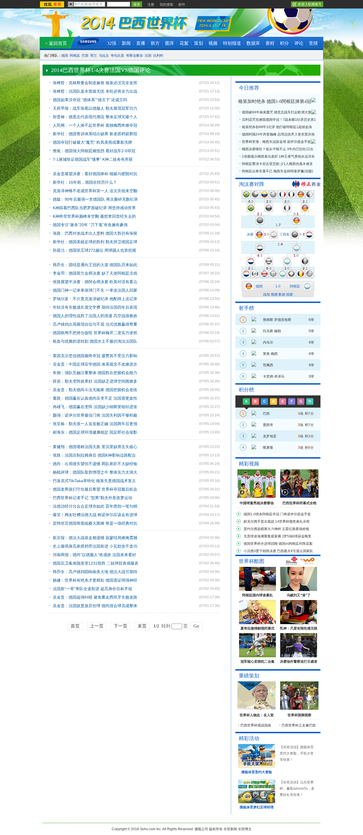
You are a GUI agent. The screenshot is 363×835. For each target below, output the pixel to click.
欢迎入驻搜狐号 (310, 4)
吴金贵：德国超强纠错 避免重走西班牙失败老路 (95, 597)
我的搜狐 (166, 5)
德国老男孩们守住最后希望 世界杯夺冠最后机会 (95, 489)
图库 (169, 43)
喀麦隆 (268, 448)
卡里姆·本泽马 (273, 376)
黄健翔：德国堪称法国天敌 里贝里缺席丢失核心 (95, 446)
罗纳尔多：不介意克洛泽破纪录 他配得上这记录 (95, 298)
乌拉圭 (104, 56)
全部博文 (245, 829)
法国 (148, 56)
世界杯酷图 (251, 561)
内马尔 (268, 342)
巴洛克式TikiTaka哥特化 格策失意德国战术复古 (94, 480)
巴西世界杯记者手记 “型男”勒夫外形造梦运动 (92, 497)
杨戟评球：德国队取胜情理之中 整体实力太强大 (95, 472)
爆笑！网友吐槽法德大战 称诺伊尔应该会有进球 (95, 514)
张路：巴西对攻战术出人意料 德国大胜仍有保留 (95, 233)
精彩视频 (249, 464)
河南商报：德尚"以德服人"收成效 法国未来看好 (94, 554)
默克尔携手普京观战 (259, 522)
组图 (289, 294)
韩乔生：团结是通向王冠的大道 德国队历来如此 (95, 264)
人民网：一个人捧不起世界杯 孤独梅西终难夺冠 (95, 125)
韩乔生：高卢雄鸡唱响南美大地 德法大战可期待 (95, 571)
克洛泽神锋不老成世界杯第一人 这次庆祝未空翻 (95, 190)
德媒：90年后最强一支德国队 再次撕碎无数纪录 (95, 199)
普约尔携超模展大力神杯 (262, 529)
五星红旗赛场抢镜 (295, 529)
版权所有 (216, 829)
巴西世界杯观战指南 (255, 725)
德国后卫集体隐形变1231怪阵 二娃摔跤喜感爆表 (95, 563)
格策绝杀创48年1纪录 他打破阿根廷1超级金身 (277, 127)
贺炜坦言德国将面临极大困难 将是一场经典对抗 (95, 523)
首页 (75, 626)
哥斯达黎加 (134, 56)
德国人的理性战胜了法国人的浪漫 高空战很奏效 (95, 315)
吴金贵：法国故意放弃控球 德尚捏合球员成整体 (95, 605)
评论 (298, 43)
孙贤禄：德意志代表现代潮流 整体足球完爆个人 (95, 117)
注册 (150, 5)
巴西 (85, 56)
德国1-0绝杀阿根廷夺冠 (261, 514)
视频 (213, 43)
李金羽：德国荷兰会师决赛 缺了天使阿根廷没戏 (95, 273)
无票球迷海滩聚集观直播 (262, 536)
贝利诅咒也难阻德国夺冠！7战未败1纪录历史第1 (279, 120)
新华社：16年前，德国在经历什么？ (85, 182)
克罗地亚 (270, 436)
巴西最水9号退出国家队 (295, 551)
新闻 (126, 43)
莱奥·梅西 (270, 354)
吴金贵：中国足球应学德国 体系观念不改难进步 (95, 364)
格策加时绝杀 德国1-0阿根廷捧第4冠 (274, 101)
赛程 (270, 43)
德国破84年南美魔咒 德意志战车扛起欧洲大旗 (276, 112)
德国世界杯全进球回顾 (261, 544)
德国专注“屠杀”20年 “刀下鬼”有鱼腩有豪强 (90, 224)
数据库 (253, 43)
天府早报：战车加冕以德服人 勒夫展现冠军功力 (95, 108)
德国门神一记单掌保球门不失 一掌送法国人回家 (95, 290)
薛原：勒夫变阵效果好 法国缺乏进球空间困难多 (95, 381)
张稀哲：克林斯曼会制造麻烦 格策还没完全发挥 (95, 82)
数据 (281, 294)
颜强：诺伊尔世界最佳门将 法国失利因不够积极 (95, 415)
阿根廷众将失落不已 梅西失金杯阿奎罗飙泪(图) (277, 171)
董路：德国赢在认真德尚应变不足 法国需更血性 (95, 398)
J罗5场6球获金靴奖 (296, 536)
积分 (284, 43)
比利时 (158, 56)
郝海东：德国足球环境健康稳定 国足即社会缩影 (95, 432)
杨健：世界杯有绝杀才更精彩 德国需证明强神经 (95, 580)
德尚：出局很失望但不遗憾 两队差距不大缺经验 (95, 463)
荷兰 (93, 56)
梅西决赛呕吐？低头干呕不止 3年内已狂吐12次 (277, 149)
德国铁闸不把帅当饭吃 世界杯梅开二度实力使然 (95, 332)
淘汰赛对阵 (251, 184)
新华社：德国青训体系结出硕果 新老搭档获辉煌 (95, 134)
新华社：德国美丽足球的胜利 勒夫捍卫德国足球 (95, 242)
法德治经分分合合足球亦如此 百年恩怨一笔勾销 (95, 506)
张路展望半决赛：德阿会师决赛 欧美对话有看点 (95, 281)
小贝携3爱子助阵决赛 (260, 551)
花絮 (184, 43)
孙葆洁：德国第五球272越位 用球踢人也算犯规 (94, 250)
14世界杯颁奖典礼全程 (292, 522)
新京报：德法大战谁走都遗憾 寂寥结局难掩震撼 (95, 537)
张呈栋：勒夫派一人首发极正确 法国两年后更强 (95, 423)
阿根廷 (75, 56)
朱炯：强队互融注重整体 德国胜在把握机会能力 (95, 372)
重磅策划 (249, 676)
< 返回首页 (56, 43)
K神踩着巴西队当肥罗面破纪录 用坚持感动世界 (94, 207)
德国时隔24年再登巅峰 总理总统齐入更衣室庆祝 (278, 134)
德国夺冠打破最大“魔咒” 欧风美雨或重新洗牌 (92, 142)
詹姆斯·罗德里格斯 (277, 320)
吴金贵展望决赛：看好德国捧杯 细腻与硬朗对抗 (95, 173)
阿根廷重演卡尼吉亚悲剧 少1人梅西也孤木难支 (277, 164)
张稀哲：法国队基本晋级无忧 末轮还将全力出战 (95, 91)
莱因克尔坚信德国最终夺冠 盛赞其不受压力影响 (95, 355)
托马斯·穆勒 (272, 331)
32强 (111, 43)
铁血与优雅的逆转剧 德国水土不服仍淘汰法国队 (95, 341)
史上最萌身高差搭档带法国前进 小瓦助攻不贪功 (95, 546)
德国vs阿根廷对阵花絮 (295, 544)
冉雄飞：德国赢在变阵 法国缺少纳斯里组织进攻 (95, 406)
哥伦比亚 (117, 56)
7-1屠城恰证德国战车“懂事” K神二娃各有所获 (93, 159)
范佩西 (268, 365)
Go (196, 626)
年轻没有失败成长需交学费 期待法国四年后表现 (95, 307)
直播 (140, 43)
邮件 (181, 5)
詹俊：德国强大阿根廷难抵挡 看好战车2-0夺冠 (94, 151)
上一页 (97, 626)
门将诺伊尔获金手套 (295, 514)
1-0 (277, 286)
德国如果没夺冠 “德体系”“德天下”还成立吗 (90, 100)
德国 (64, 56)
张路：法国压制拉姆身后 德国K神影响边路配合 (94, 455)
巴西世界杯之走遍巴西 (299, 725)
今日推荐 (249, 88)
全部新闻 (230, 829)
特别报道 (232, 43)
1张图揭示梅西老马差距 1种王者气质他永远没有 (278, 156)
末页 (142, 626)
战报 (266, 294)
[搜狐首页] (52, 4)
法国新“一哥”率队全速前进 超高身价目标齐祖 (92, 588)
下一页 (120, 626)
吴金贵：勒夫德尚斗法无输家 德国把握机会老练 (95, 389)
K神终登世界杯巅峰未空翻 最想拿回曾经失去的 (94, 216)
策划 (198, 43)
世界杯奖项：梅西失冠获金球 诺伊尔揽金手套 (276, 142)
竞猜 (313, 43)
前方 (155, 43)
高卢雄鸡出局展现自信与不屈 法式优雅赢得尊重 (95, 324)
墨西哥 (268, 425)
